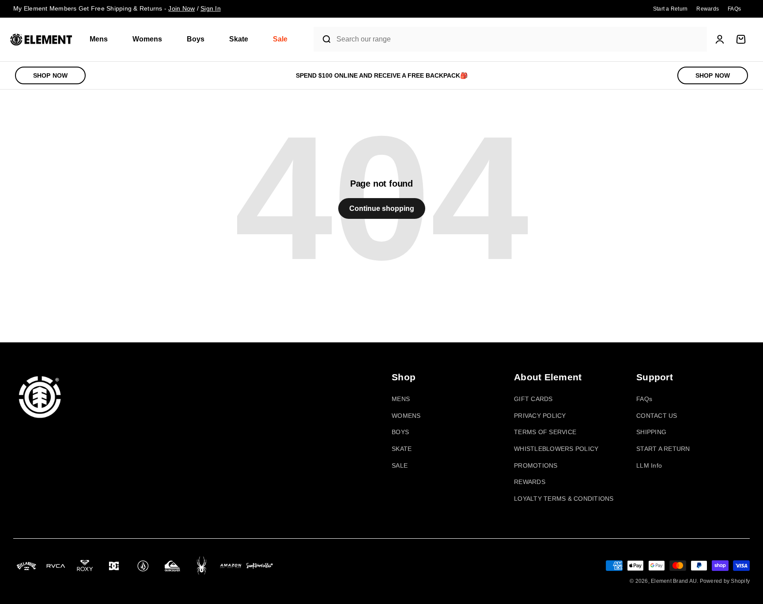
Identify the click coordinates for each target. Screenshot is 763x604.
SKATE (402, 448)
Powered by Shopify (725, 581)
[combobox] (519, 39)
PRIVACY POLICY (540, 415)
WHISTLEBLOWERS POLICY (556, 448)
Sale (280, 39)
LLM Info (649, 465)
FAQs (644, 398)
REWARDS (529, 481)
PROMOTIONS (536, 465)
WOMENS (406, 415)
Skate (238, 39)
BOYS (400, 431)
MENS (401, 398)
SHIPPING (651, 431)
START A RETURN (663, 448)
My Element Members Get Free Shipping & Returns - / (117, 8)
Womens (147, 39)
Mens (99, 39)
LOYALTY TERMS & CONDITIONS (564, 498)
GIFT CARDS (533, 398)
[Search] (323, 39)
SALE (400, 465)
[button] (102, 39)
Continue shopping (381, 208)
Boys (195, 39)
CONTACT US (656, 415)
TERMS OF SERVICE (545, 431)
